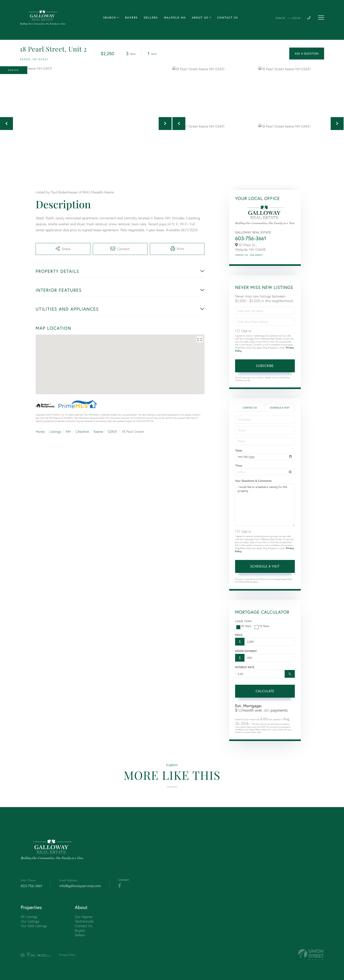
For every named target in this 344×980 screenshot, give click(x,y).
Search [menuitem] (109, 18)
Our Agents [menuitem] (84, 916)
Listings (55, 431)
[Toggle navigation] (321, 18)
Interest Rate (244, 667)
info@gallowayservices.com (80, 885)
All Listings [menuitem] (29, 916)
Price (238, 635)
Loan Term (243, 621)
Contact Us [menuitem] (227, 18)
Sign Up (280, 18)
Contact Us (241, 255)
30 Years (246, 626)
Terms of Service (246, 581)
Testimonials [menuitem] (84, 921)
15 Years (264, 626)
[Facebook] (119, 885)
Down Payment (246, 651)
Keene (98, 431)
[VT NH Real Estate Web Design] (310, 954)
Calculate (265, 691)
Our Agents (256, 255)
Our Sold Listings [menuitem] (34, 925)
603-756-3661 (250, 238)
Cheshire (82, 431)
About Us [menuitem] (200, 18)
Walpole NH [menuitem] (175, 18)
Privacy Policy (286, 579)
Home (40, 431)
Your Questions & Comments (253, 481)
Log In (296, 18)
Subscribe (265, 366)
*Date (238, 450)
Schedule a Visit (279, 407)
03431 (112, 431)
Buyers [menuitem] (131, 18)
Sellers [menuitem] (151, 18)
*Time (238, 465)
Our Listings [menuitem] (30, 921)
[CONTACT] (306, 53)
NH (68, 431)
